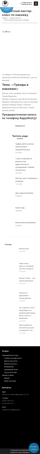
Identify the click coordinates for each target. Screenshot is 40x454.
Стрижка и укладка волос (13, 358)
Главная (4, 18)
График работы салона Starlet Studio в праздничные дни (24, 147)
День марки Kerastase (24, 193)
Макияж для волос (10, 364)
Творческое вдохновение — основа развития (25, 295)
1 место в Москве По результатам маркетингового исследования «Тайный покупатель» (24, 164)
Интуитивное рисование (25, 222)
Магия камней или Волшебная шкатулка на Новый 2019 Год (26, 327)
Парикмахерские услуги (10, 355)
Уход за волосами (10, 372)
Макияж (7, 378)
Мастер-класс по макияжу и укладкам (26, 179)
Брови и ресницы (10, 381)
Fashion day (20, 208)
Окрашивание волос (11, 369)
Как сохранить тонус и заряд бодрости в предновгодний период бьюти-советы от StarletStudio (27, 313)
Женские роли (24, 249)
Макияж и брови (8, 375)
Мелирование (9, 367)
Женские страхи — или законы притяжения (27, 279)
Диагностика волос (11, 361)
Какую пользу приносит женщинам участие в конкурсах (26, 266)
